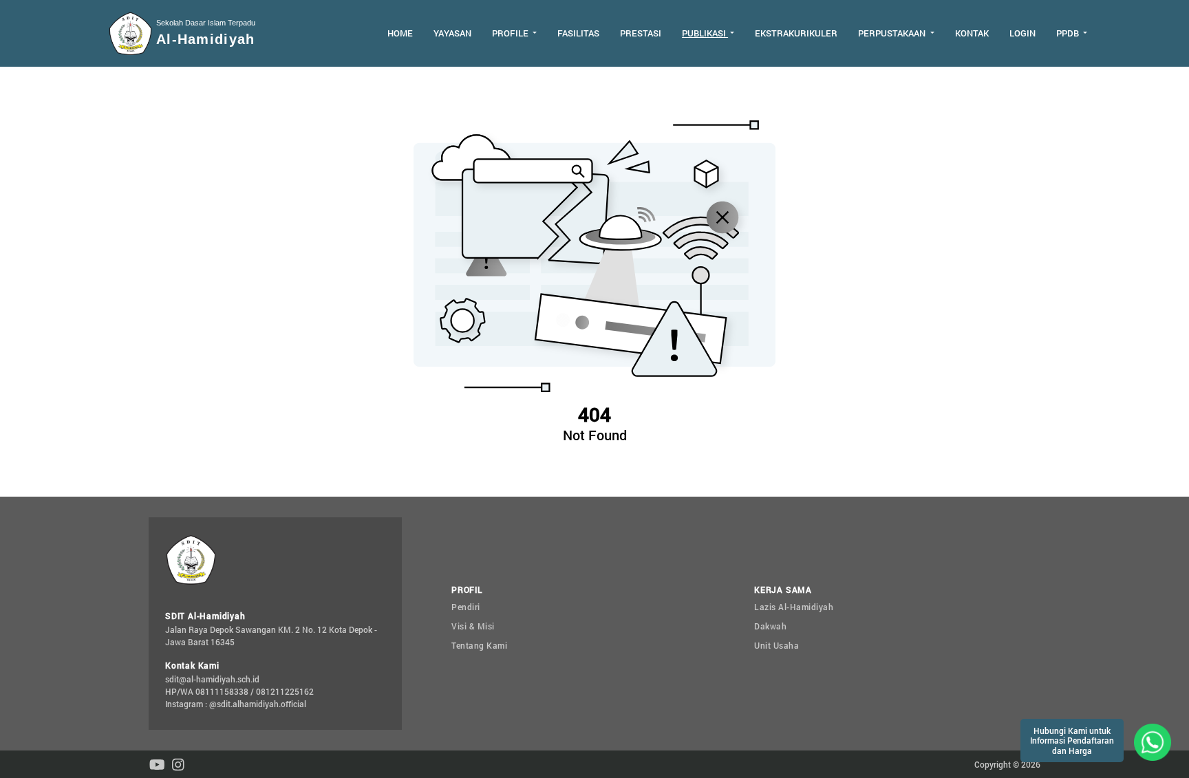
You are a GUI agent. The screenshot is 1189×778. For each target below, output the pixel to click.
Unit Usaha (776, 645)
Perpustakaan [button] (893, 33)
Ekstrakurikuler (796, 33)
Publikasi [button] (705, 33)
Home (400, 33)
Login (1022, 33)
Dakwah (770, 625)
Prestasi (640, 33)
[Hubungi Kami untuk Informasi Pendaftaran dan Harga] (1153, 741)
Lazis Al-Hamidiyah (793, 606)
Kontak (972, 33)
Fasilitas (578, 33)
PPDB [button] (1068, 33)
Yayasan (452, 33)
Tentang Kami (479, 645)
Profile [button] (511, 33)
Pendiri (465, 606)
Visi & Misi (473, 625)
